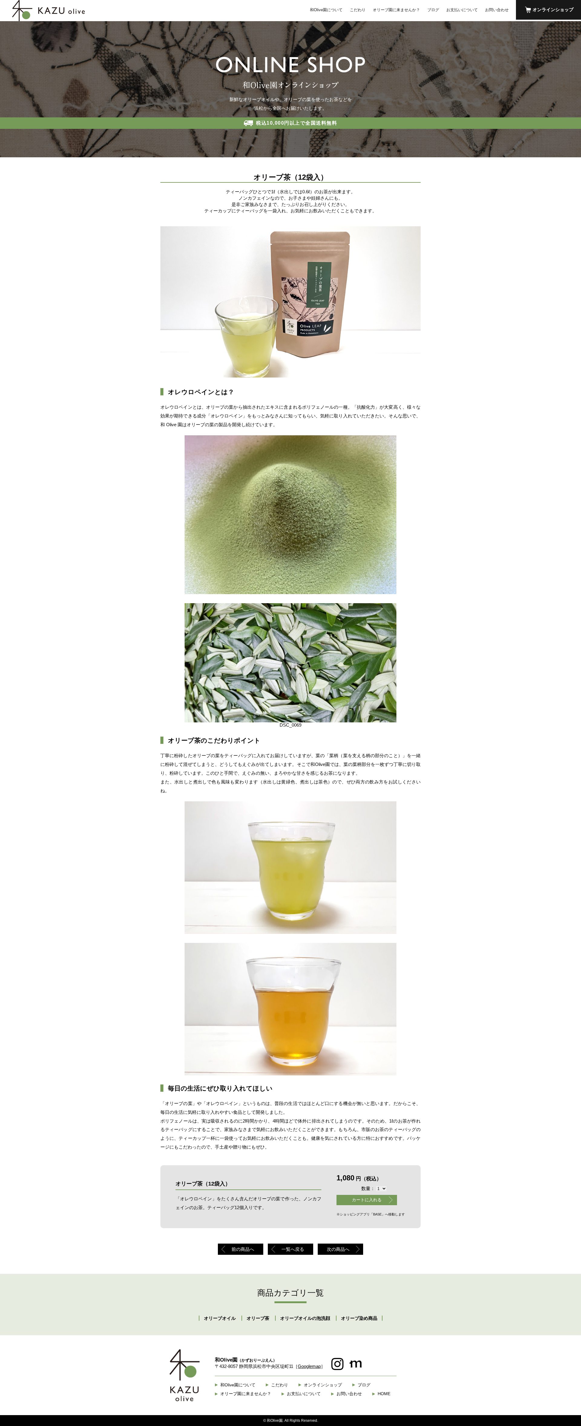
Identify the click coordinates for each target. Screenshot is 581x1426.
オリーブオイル (220, 1318)
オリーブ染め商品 (359, 1318)
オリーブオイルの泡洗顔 (305, 1318)
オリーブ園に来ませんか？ (396, 10)
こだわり (358, 10)
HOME (384, 1394)
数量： (368, 1188)
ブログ (433, 10)
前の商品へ (242, 1249)
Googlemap (309, 1366)
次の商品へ (338, 1249)
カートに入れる (367, 1199)
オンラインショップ (553, 9)
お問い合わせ (497, 10)
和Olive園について (326, 10)
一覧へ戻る (292, 1249)
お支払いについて (462, 10)
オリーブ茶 (258, 1318)
